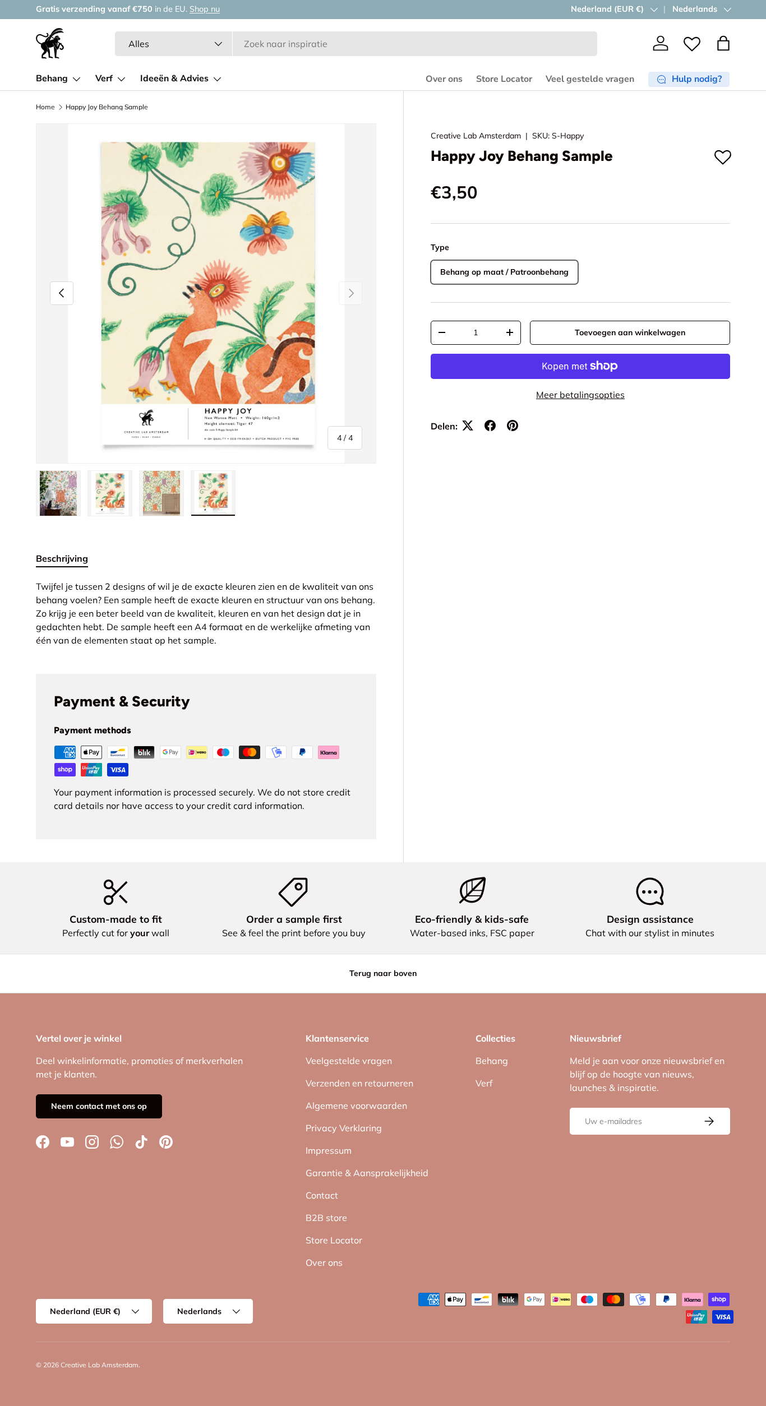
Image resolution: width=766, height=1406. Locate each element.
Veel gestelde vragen (590, 79)
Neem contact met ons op (99, 1106)
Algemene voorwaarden (356, 1105)
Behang (52, 78)
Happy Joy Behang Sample (107, 107)
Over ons (444, 79)
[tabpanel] (206, 613)
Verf (104, 78)
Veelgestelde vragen (349, 1060)
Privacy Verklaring (344, 1128)
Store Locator (504, 79)
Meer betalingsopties (580, 394)
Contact (322, 1195)
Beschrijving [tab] (62, 558)
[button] (723, 43)
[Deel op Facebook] (490, 425)
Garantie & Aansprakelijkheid (367, 1172)
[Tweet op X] (467, 425)
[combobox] (356, 43)
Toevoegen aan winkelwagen (630, 332)
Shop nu (205, 9)
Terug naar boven (383, 973)
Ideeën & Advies (174, 78)
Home (45, 107)
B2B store (326, 1217)
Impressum (329, 1150)
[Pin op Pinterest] (512, 425)
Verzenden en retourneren (359, 1083)
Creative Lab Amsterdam (476, 136)
